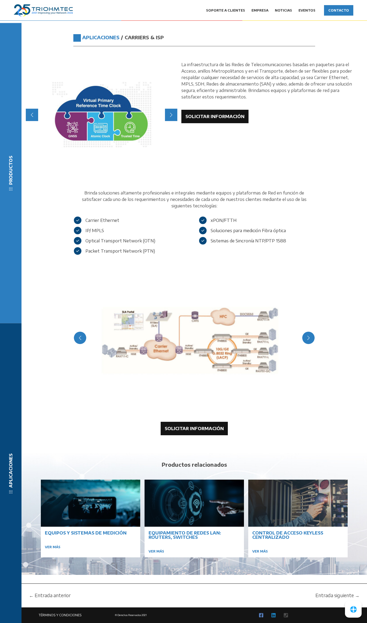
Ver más (52, 547)
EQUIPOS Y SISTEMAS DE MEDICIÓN (86, 533)
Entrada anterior (50, 595)
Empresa (259, 10)
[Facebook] (261, 615)
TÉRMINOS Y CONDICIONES (60, 615)
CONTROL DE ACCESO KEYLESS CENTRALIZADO (287, 535)
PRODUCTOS (10, 170)
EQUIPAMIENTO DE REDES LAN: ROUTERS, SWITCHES (185, 535)
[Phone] (285, 615)
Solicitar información (214, 116)
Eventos (306, 10)
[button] (76, 160)
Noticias (283, 10)
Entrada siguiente (337, 595)
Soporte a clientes (225, 10)
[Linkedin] (273, 615)
